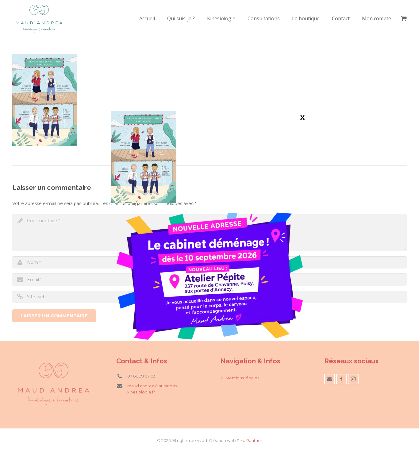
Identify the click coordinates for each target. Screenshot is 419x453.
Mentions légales (242, 378)
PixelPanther (249, 440)
